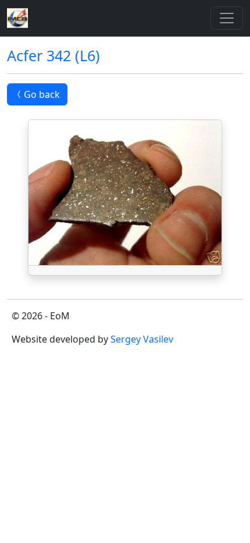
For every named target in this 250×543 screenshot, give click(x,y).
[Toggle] (226, 18)
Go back (42, 94)
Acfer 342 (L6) (53, 55)
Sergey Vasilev (141, 339)
